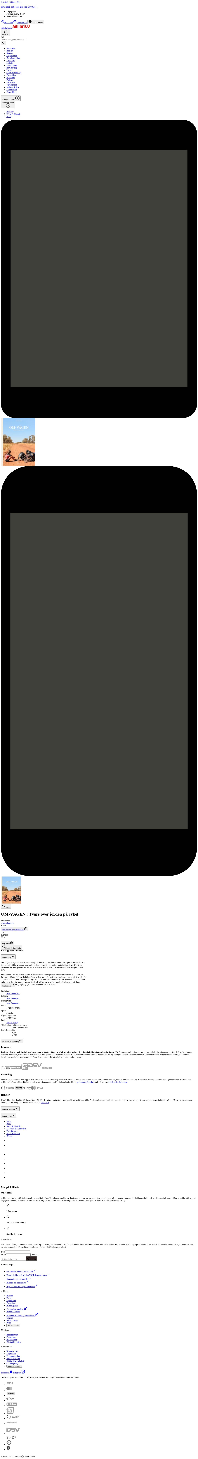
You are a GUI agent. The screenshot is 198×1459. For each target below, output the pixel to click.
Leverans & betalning (10, 1042)
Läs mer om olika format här (13, 930)
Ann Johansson (7, 923)
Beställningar (12, 1335)
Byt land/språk (13, 1325)
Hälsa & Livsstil (13, 1133)
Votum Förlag (12, 1022)
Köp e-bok (6, 943)
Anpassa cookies (14, 1366)
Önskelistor (11, 1337)
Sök (2, 37)
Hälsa (8, 1121)
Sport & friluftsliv (13, 1126)
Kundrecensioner (8, 1109)
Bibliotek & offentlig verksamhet (20, 1315)
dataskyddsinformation (117, 1082)
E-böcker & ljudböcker (16, 1129)
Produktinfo (6, 986)
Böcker (9, 1136)
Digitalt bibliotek (13, 1342)
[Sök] (3, 43)
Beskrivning (6, 957)
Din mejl (34, 1256)
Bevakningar (11, 1339)
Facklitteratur (12, 1131)
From (3, 1254)
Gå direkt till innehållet (10, 2)
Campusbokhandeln (14, 1309)
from (3, 1252)
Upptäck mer (7, 1116)
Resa (8, 1124)
